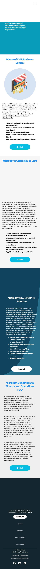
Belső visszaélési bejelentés (20, 558)
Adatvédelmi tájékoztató (20, 555)
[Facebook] (14, 563)
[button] (35, 3)
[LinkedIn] (20, 563)
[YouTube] (25, 563)
